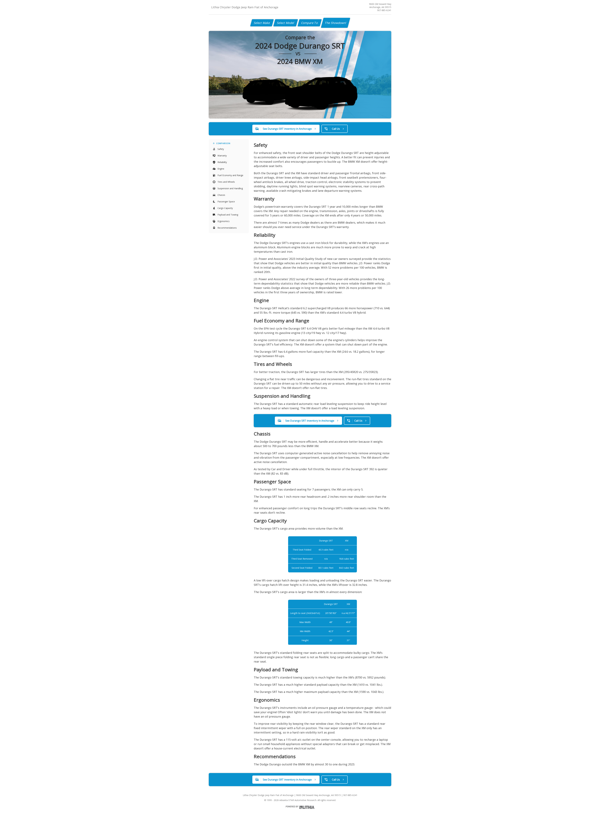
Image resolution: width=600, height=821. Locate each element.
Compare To (309, 23)
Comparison (223, 143)
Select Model (286, 23)
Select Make (261, 23)
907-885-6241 (384, 10)
